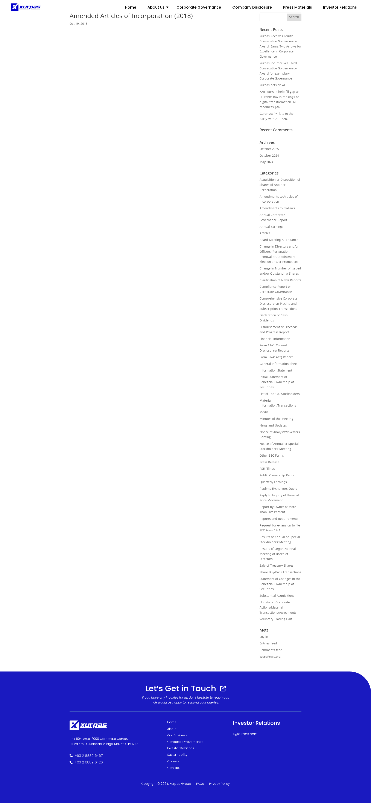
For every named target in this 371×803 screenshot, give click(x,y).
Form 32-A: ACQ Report (276, 357)
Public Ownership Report (278, 475)
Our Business (177, 735)
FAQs (200, 784)
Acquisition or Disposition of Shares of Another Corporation (280, 184)
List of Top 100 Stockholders (280, 394)
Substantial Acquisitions (277, 595)
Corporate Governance (198, 7)
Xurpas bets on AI (272, 85)
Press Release (269, 462)
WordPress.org (270, 657)
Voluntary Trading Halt (276, 619)
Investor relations (340, 7)
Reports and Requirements (279, 519)
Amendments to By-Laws (277, 208)
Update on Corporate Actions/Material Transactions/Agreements (278, 607)
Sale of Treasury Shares (276, 565)
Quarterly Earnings (273, 482)
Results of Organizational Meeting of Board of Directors (278, 554)
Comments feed (271, 650)
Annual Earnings (271, 227)
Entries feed (268, 643)
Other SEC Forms (272, 455)
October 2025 (269, 149)
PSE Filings (267, 469)
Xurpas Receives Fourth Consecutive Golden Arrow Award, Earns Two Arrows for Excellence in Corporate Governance (280, 46)
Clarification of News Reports (280, 280)
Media (264, 412)
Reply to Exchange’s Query (278, 488)
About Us (155, 7)
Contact (173, 768)
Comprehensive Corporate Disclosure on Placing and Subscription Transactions (278, 303)
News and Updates (273, 425)
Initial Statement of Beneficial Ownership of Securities (277, 382)
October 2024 (269, 155)
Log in (264, 637)
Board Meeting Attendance (279, 240)
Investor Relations (180, 748)
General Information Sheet (279, 364)
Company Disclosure (252, 7)
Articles (265, 233)
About (171, 729)
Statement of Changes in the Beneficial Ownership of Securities (280, 584)
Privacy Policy (219, 784)
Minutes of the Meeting (276, 419)
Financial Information (275, 339)
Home (130, 7)
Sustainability (177, 755)
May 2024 (266, 162)
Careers (173, 761)
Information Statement (276, 370)
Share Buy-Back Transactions (280, 572)
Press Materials (297, 7)
